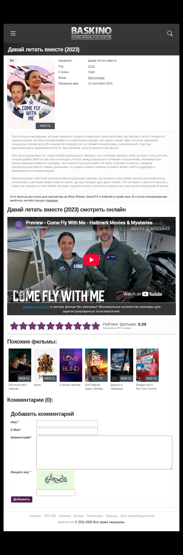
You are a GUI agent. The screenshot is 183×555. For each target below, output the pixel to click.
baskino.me (66, 522)
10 (95, 326)
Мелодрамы (96, 77)
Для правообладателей (137, 516)
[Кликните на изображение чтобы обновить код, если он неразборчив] (55, 472)
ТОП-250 (50, 516)
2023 (91, 66)
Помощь (112, 516)
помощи (52, 200)
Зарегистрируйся (35, 307)
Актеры (78, 516)
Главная (35, 516)
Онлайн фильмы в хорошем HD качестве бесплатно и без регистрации (91, 33)
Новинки (65, 516)
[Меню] (13, 33)
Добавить (21, 499)
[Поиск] (170, 33)
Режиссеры (95, 516)
